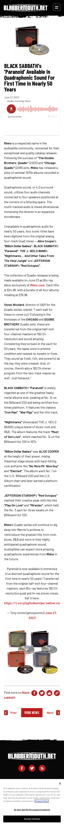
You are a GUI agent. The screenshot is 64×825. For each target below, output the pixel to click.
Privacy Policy (41, 801)
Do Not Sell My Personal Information (32, 809)
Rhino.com (37, 285)
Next (50, 712)
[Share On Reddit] (49, 693)
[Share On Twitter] (42, 693)
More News (31, 712)
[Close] (60, 783)
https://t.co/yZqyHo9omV (22, 603)
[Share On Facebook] (34, 693)
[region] (32, 802)
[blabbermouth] (26, 10)
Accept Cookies (32, 819)
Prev (14, 712)
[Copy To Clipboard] (57, 693)
